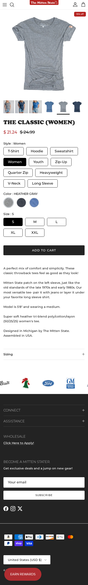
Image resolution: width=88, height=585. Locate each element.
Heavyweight (51, 173)
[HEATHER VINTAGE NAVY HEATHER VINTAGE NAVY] (21, 202)
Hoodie (37, 151)
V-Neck (14, 183)
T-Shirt (13, 151)
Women (15, 162)
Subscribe (44, 495)
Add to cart (44, 250)
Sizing (8, 354)
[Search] (14, 4)
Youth (38, 162)
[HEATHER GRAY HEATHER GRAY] (8, 202)
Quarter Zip (18, 173)
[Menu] (4, 4)
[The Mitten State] (44, 2)
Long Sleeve (42, 183)
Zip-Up (61, 162)
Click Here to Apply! (18, 443)
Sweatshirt (64, 151)
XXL (34, 233)
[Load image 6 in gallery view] (44, 54)
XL (13, 233)
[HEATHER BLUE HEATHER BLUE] (34, 202)
